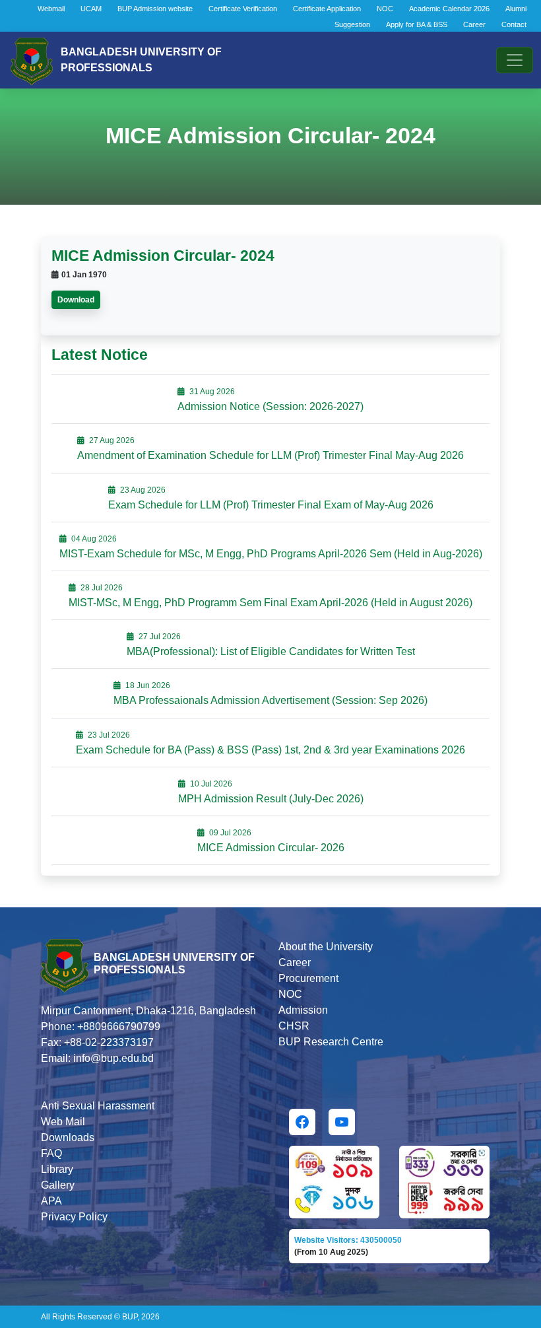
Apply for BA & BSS (416, 24)
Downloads (67, 1137)
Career (474, 24)
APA (51, 1200)
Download (75, 299)
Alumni (515, 9)
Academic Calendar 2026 (449, 9)
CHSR (293, 1025)
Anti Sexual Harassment (97, 1105)
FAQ (51, 1153)
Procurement (308, 978)
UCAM (91, 9)
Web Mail (63, 1121)
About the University (325, 946)
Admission (303, 1010)
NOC (385, 9)
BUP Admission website (155, 9)
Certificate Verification (242, 9)
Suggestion (352, 24)
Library (57, 1169)
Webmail (51, 9)
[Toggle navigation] (514, 60)
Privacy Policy (74, 1216)
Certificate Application (327, 9)
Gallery (58, 1185)
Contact (513, 24)
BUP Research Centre (330, 1041)
